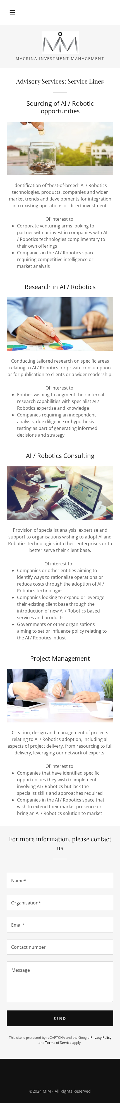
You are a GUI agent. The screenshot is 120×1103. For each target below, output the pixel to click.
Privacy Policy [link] (100, 1037)
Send (60, 1018)
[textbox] (60, 880)
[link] (59, 42)
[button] (12, 12)
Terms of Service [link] (58, 1042)
